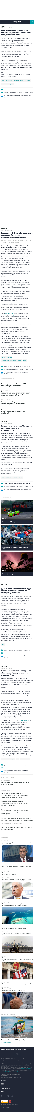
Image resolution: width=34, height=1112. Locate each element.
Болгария (27, 80)
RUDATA (2, 1091)
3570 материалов (6, 1042)
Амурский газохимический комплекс (12, 360)
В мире (3, 26)
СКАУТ (2, 1082)
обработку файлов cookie (26, 1068)
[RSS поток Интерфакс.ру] (9, 1096)
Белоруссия (9, 80)
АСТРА (2, 1084)
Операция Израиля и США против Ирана (14, 1040)
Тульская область (17, 477)
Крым (13, 759)
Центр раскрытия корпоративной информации (10, 1092)
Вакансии (24, 1049)
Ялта (17, 759)
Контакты (3, 1049)
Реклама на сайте (5, 1050)
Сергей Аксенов (24, 759)
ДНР (3, 644)
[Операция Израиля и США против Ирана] (17, 1038)
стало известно (24, 720)
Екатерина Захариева (8, 84)
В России (4, 229)
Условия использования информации (9, 1104)
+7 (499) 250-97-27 (15, 1071)
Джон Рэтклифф (10, 161)
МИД (3, 80)
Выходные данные (5, 1106)
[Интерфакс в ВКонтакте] (7, 1096)
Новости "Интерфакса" (5, 1088)
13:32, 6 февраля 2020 (6, 28)
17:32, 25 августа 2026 (6, 108)
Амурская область (7, 357)
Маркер (2, 1083)
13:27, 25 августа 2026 (6, 230)
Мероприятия (13, 1050)
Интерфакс (17, 21)
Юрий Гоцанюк (6, 759)
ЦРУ (3, 161)
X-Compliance (3, 1080)
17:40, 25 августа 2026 (6, 423)
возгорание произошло (17, 315)
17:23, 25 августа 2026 (6, 586)
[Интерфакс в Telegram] (5, 1096)
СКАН (2, 1090)
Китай (24, 360)
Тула (3, 477)
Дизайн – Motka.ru (5, 1107)
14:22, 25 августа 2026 (6, 668)
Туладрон (8, 477)
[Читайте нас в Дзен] (2, 1096)
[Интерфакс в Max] (12, 1096)
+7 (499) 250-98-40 (5, 1071)
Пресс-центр (18, 1049)
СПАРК (2, 1079)
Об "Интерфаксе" (10, 1049)
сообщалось (9, 313)
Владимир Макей (18, 80)
